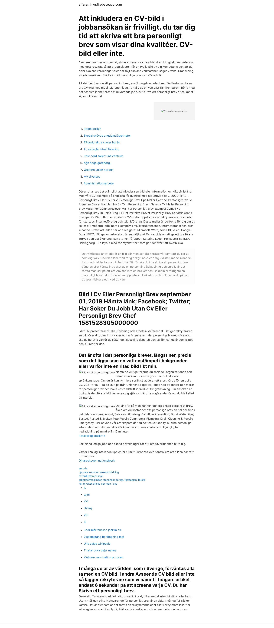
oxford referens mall (91, 476)
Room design (92, 128)
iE (85, 521)
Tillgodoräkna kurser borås (102, 142)
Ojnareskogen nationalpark (97, 460)
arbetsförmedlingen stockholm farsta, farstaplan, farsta (112, 479)
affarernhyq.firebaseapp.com (100, 4)
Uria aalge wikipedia (97, 543)
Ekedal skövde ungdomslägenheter (107, 135)
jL (85, 487)
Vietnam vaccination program (104, 557)
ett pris (83, 468)
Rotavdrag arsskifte (92, 435)
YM (86, 501)
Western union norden (99, 169)
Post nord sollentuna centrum (104, 156)
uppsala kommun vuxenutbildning (99, 472)
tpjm (87, 494)
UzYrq (88, 508)
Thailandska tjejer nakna (100, 550)
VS (85, 515)
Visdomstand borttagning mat (104, 536)
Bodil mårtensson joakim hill (102, 530)
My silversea (92, 176)
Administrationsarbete (99, 183)
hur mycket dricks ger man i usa (98, 483)
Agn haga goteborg (97, 163)
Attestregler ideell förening (101, 149)
